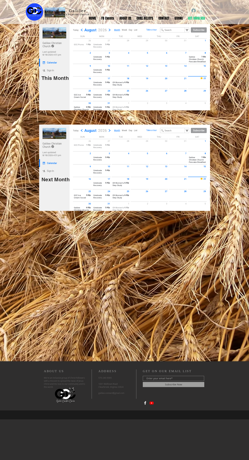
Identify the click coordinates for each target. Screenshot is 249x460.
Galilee (78, 11)
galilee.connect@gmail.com (111, 393)
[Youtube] (151, 403)
